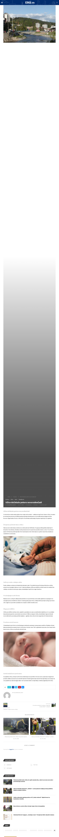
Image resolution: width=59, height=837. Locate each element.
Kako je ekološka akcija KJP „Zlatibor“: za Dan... (43, 736)
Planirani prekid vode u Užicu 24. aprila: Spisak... (16, 736)
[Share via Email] (22, 687)
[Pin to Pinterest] (19, 687)
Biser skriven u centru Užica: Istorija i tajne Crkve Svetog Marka (29, 806)
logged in (11, 749)
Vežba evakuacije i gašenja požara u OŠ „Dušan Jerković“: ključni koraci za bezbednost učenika (31, 798)
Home (9, 496)
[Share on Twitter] (16, 687)
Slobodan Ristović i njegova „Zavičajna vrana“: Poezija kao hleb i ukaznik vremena (33, 815)
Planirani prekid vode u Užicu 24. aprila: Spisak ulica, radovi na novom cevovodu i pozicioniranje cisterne (33, 780)
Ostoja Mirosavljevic (11, 504)
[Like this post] (9, 687)
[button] (2, 2)
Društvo (15, 496)
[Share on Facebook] (13, 687)
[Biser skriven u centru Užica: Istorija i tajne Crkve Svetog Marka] (7, 808)
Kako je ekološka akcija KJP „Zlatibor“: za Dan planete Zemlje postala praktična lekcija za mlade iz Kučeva (33, 789)
